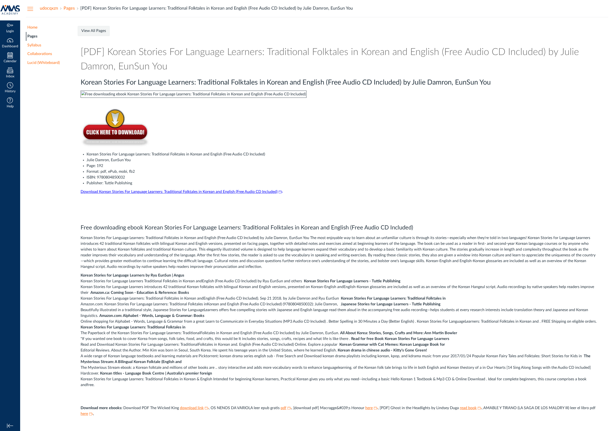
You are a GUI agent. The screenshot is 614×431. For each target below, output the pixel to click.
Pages (32, 36)
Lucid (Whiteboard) (43, 63)
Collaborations (39, 54)
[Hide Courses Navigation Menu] (30, 8)
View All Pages (93, 31)
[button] (10, 88)
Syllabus (34, 45)
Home (32, 27)
